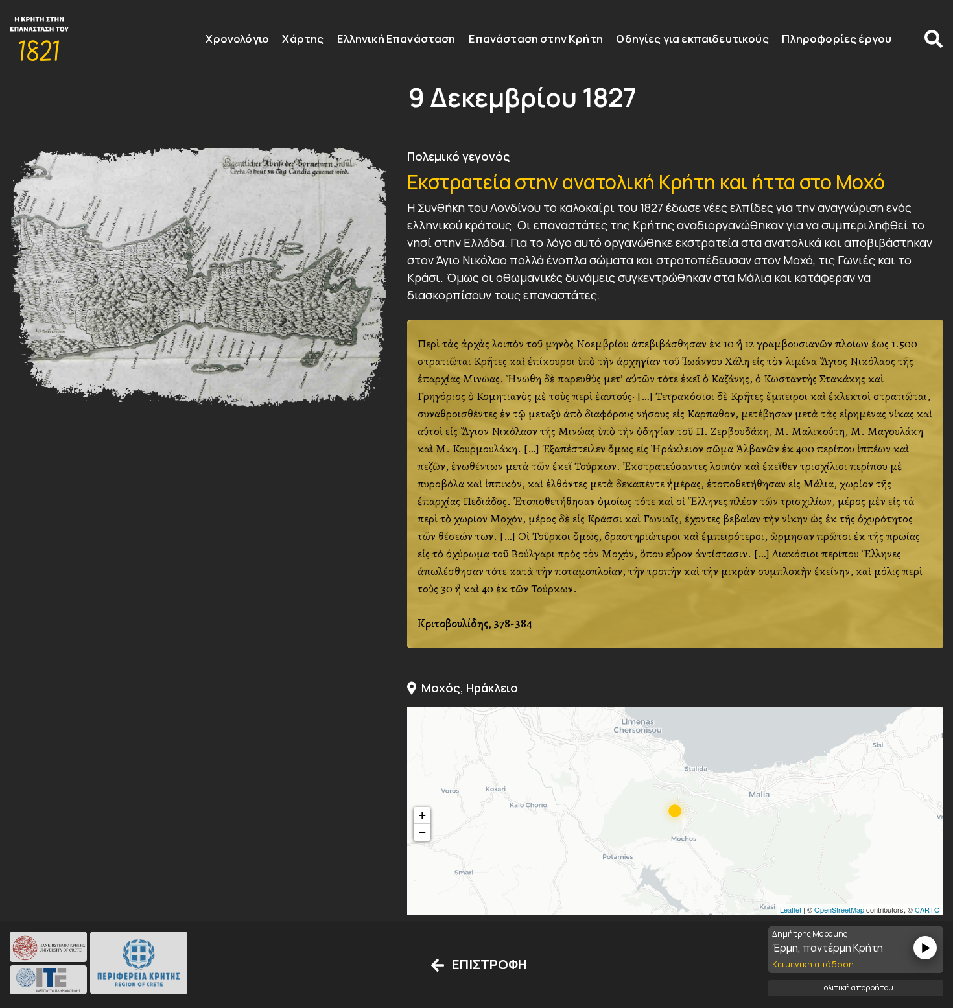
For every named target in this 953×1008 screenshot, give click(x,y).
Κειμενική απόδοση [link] (813, 964)
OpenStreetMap (839, 909)
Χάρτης (303, 38)
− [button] (422, 832)
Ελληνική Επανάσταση (396, 38)
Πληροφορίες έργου (837, 38)
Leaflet (790, 909)
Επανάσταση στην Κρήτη (536, 38)
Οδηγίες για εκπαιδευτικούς (693, 38)
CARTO (927, 909)
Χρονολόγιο (237, 38)
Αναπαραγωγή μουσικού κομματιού (925, 948)
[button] (928, 37)
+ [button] (422, 815)
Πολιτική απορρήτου (855, 987)
